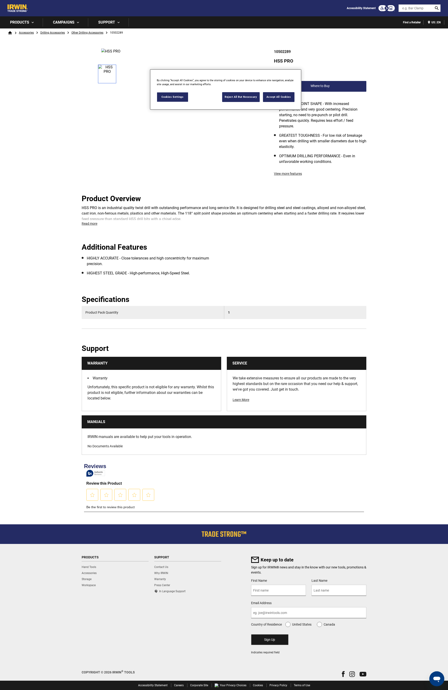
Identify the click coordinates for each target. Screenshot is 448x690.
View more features (288, 173)
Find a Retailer (412, 22)
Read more (89, 223)
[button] (343, 674)
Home (10, 33)
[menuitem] (21, 22)
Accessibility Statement (361, 8)
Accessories (26, 32)
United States (302, 624)
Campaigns (63, 22)
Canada (329, 624)
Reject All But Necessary (241, 96)
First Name (259, 580)
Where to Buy (320, 86)
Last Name (319, 580)
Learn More (241, 400)
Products (19, 22)
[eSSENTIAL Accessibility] (386, 8)
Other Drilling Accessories (87, 32)
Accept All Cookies (278, 96)
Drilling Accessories (52, 32)
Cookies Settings (172, 96)
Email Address (261, 603)
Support (106, 22)
